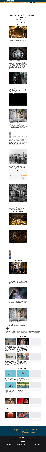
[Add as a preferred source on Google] (23, 441)
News (29, 19)
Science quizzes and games (34, 429)
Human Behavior (22, 14)
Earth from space (16, 430)
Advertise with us (26, 445)
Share (10, 22)
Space (22, 2)
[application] (18, 99)
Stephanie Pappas (20, 19)
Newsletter (26, 22)
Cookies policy (16, 445)
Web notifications (36, 445)
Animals (7, 2)
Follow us (23, 22)
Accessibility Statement (8, 444)
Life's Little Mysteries (16, 429)
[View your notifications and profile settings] (40, 1)
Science (16, 2)
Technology (25, 2)
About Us (25, 444)
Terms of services (16, 177)
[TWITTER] (10, 328)
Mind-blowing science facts (34, 433)
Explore (29, 2)
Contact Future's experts (18, 444)
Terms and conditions (36, 444)
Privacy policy (7, 445)
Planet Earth (19, 2)
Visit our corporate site (35, 439)
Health (13, 2)
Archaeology (10, 2)
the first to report (22, 145)
